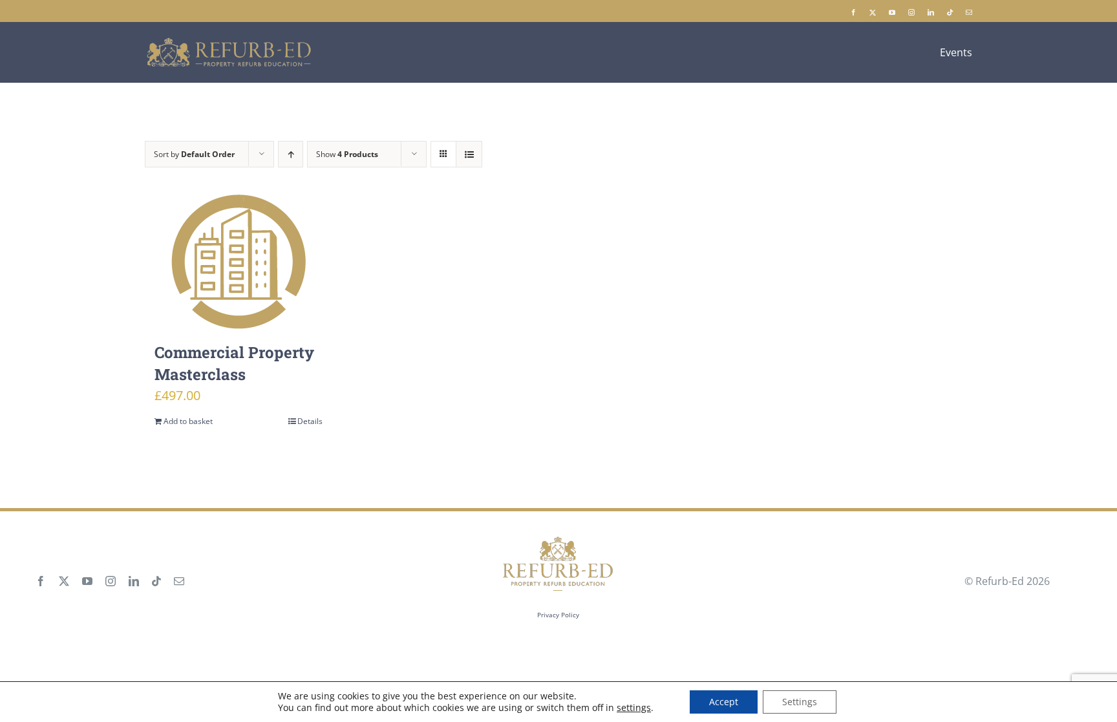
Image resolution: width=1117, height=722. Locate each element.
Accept (723, 701)
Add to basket (188, 421)
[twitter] (872, 12)
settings (634, 708)
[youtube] (892, 12)
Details (310, 421)
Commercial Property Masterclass (234, 363)
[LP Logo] (229, 42)
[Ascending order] (290, 154)
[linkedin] (931, 12)
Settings (799, 701)
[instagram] (911, 12)
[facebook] (853, 12)
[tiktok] (950, 12)
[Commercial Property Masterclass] (238, 262)
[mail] (969, 12)
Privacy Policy (558, 614)
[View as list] (469, 154)
